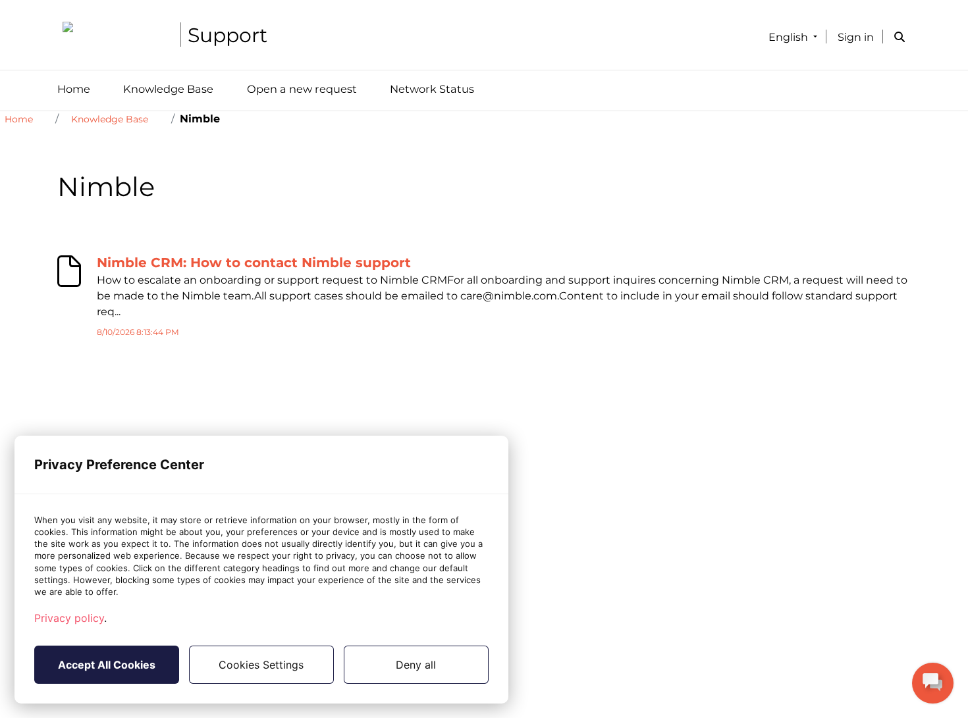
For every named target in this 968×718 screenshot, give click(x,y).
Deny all (416, 664)
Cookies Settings (261, 664)
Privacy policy (69, 618)
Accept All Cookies (106, 664)
